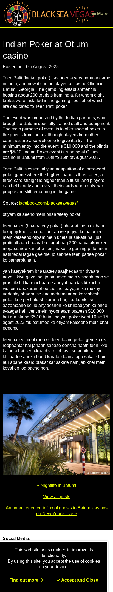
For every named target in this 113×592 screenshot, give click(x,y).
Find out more (24, 580)
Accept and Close (79, 580)
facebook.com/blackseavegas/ (48, 203)
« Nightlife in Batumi (56, 485)
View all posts (56, 496)
